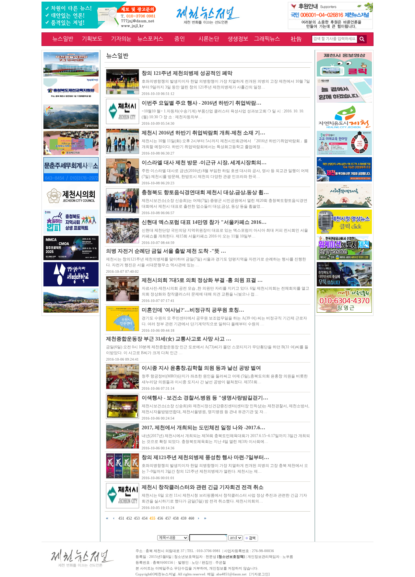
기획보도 (92, 38)
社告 (296, 38)
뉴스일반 (63, 38)
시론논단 (208, 38)
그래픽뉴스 (267, 38)
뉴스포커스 (150, 38)
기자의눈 (121, 38)
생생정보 (238, 38)
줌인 (179, 38)
